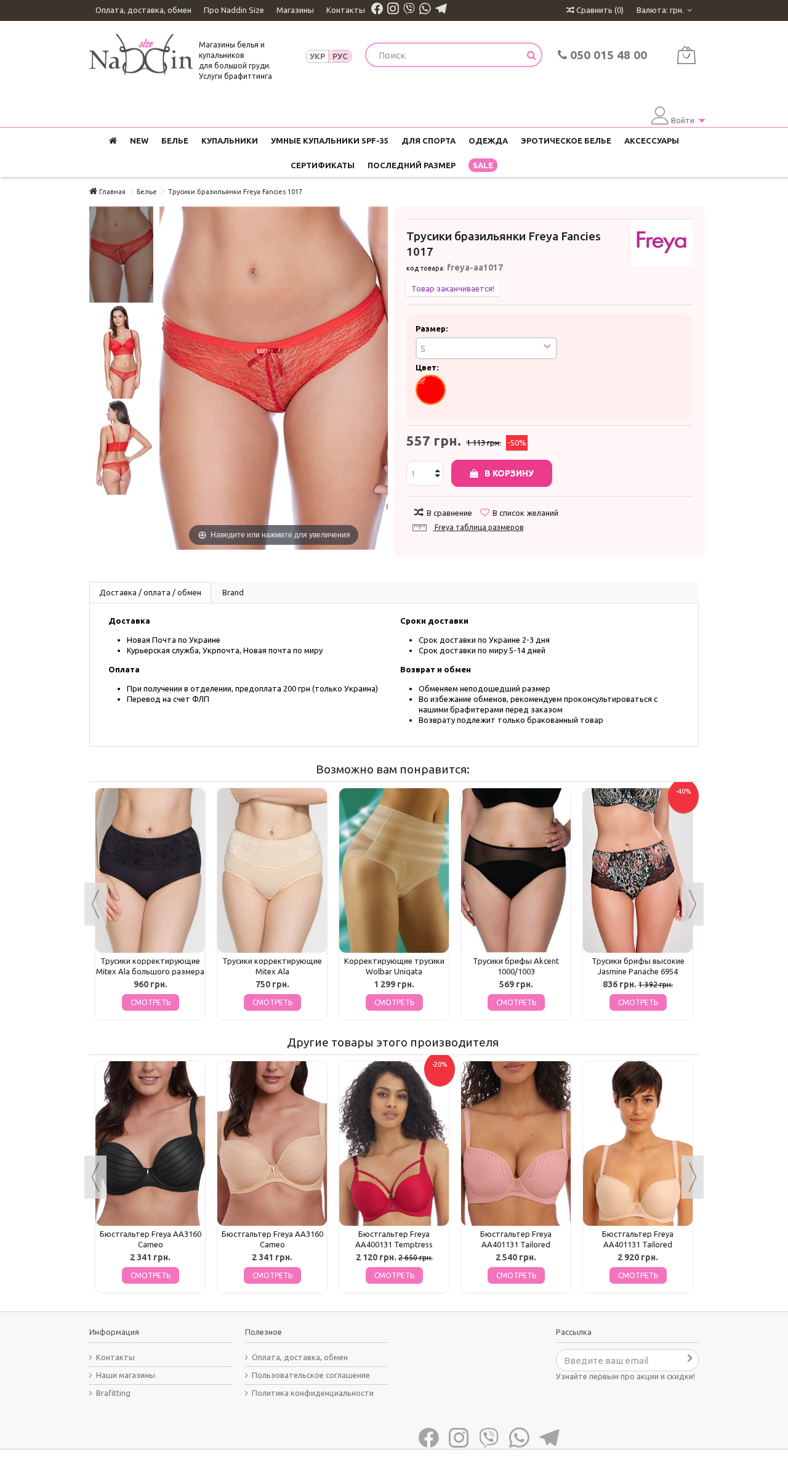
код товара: (425, 268)
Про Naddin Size (234, 10)
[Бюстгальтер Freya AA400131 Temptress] (394, 1143)
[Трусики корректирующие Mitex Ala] (272, 870)
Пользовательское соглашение (311, 1375)
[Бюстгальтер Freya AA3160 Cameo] (150, 1143)
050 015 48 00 (607, 55)
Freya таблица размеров (479, 527)
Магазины (295, 10)
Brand (233, 592)
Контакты (345, 10)
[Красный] (430, 390)
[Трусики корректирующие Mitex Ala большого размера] (150, 870)
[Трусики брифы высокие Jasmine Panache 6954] (638, 870)
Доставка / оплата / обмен (150, 592)
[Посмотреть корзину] (686, 55)
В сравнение (449, 512)
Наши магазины (125, 1375)
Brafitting (113, 1392)
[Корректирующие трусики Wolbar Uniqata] (394, 870)
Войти (682, 120)
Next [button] (692, 904)
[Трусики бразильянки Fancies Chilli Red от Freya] (121, 254)
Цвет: (428, 367)
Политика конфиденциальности (313, 1392)
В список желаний (525, 512)
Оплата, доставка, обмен (143, 10)
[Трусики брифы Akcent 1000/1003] (516, 870)
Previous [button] (95, 904)
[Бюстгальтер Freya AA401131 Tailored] (516, 1143)
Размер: (432, 328)
